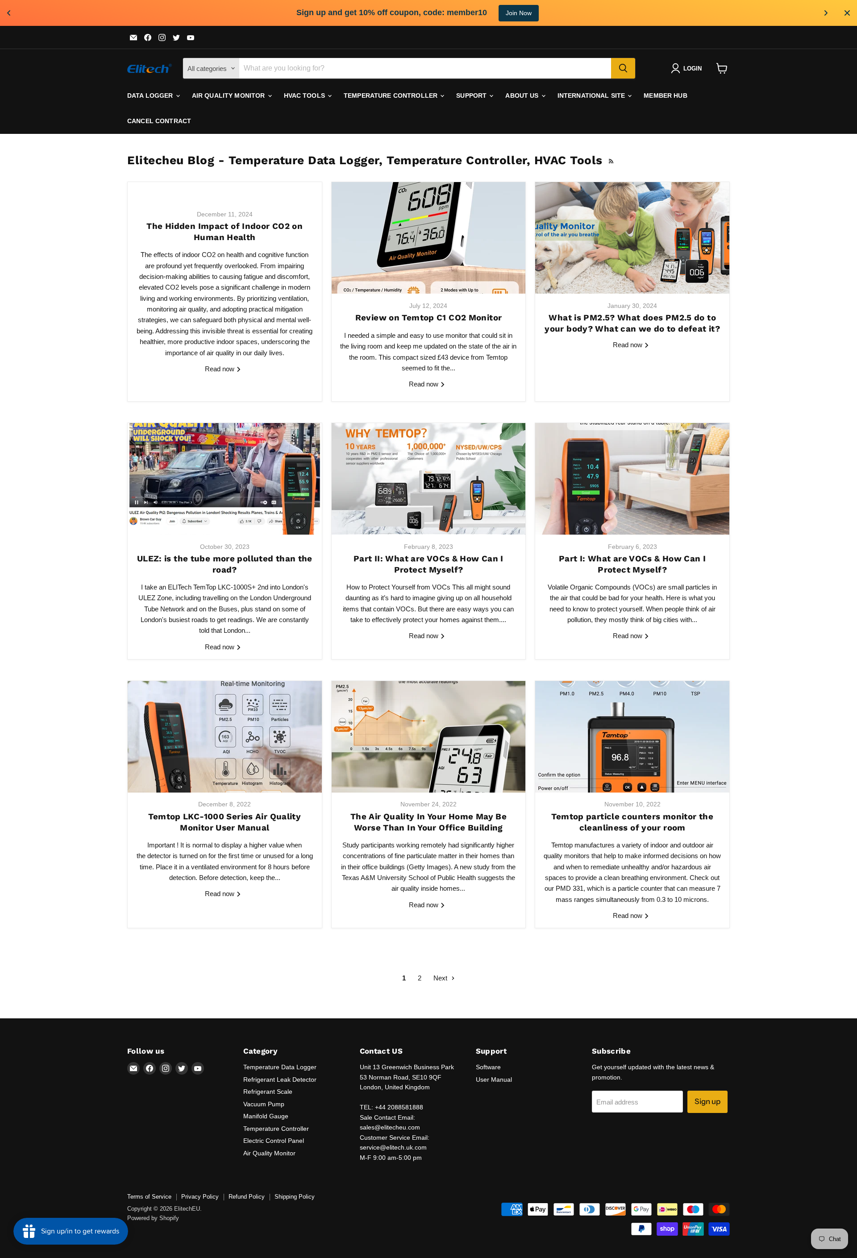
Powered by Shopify (153, 1218)
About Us (522, 95)
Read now (220, 369)
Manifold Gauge (265, 1116)
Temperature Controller (391, 95)
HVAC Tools (305, 95)
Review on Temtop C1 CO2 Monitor (428, 318)
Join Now (519, 13)
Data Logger (151, 95)
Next (441, 978)
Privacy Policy (200, 1196)
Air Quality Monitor (229, 95)
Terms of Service (149, 1196)
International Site (592, 95)
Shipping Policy (295, 1196)
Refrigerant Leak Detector (279, 1079)
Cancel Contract (159, 121)
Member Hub (665, 95)
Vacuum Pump (263, 1104)
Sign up (707, 1101)
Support (472, 95)
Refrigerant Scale (267, 1091)
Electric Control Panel (273, 1140)
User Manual (494, 1079)
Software (488, 1067)
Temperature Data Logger (279, 1067)
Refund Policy (247, 1196)
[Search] (623, 68)
